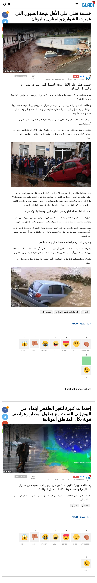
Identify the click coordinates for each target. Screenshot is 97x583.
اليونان (85, 312)
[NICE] (76, 344)
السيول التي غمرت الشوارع (67, 312)
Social (23, 76)
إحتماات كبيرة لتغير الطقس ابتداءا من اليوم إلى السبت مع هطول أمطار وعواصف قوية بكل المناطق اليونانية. (51, 414)
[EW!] (86, 370)
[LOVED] (65, 344)
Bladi (81, 76)
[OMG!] (24, 344)
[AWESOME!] (86, 344)
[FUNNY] (45, 344)
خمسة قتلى (46, 312)
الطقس (85, 505)
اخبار (17, 76)
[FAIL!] (34, 343)
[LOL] (55, 344)
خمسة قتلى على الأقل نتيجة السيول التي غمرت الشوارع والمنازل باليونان (53, 16)
